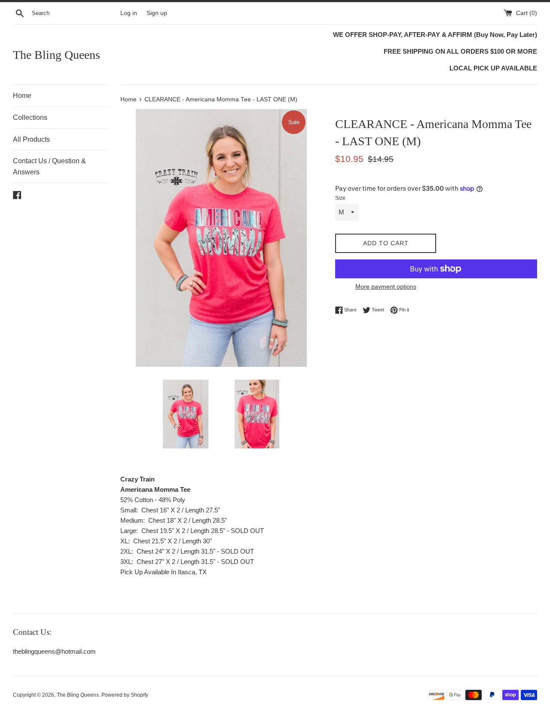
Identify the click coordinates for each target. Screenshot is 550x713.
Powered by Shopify (124, 695)
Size (340, 198)
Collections (30, 117)
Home (22, 95)
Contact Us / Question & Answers (49, 166)
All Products (31, 139)
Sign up (157, 13)
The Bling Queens (56, 54)
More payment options (385, 286)
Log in (128, 13)
